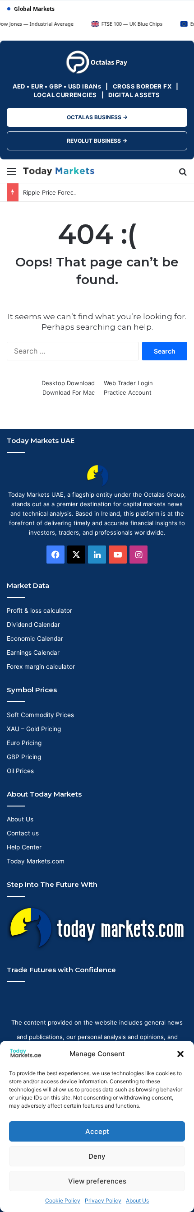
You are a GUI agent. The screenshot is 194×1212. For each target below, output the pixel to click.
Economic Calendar (35, 638)
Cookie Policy (62, 1200)
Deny (97, 1156)
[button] (180, 1053)
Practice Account (128, 392)
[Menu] (11, 174)
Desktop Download (68, 383)
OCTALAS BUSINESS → (97, 117)
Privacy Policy (103, 1200)
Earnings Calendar (33, 652)
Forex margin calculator (41, 666)
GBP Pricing (24, 756)
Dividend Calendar (33, 624)
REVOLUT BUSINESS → (97, 140)
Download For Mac (68, 392)
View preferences (97, 1181)
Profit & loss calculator (39, 610)
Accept (97, 1131)
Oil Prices (20, 770)
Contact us (23, 833)
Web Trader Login (128, 383)
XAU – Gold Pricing (34, 728)
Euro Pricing (24, 742)
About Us (137, 1200)
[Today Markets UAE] (59, 171)
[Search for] (182, 174)
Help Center (24, 847)
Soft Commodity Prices (40, 714)
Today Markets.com (36, 861)
